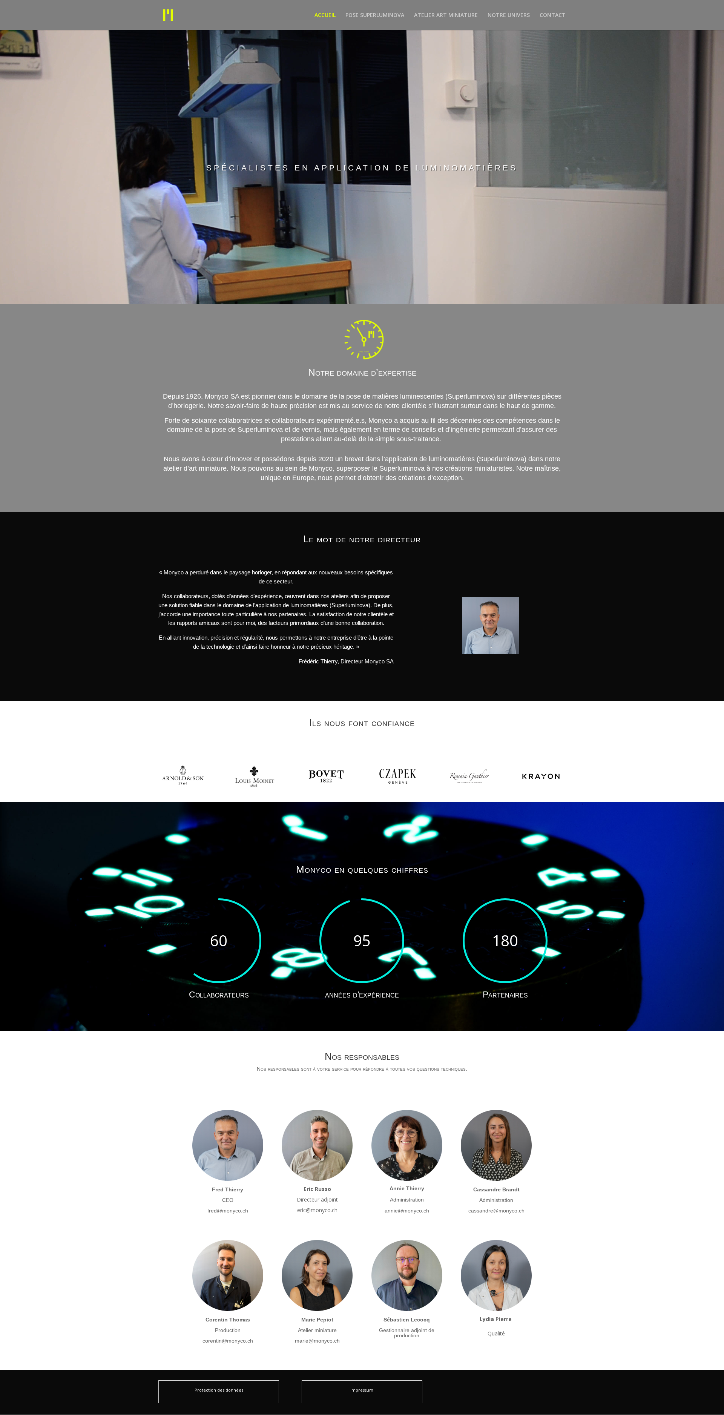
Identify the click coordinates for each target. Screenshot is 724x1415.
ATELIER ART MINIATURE (446, 15)
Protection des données (219, 1390)
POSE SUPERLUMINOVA (374, 15)
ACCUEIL (325, 15)
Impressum (361, 1390)
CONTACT (553, 15)
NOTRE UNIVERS (509, 15)
